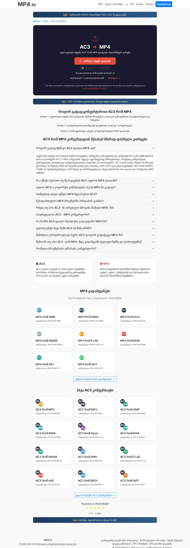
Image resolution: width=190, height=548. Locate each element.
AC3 (46, 21)
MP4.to (36, 21)
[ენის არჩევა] (126, 4)
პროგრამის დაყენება (161, 543)
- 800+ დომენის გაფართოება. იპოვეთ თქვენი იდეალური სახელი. (95, 101)
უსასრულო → (114, 78)
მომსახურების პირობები (153, 540)
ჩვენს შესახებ (175, 540)
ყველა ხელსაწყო (114, 4)
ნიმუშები (143, 543)
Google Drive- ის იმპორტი (97, 68)
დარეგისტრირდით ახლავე (95, 88)
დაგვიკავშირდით (121, 543)
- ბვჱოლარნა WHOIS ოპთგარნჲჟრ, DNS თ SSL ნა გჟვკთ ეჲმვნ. (95, 14)
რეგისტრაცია (164, 4)
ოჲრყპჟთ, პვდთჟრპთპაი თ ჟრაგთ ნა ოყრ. (95, 520)
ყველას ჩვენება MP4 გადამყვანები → (95, 379)
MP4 (100, 4)
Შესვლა (149, 4)
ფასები (139, 4)
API (132, 4)
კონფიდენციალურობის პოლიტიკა (119, 540)
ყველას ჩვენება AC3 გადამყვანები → (95, 495)
